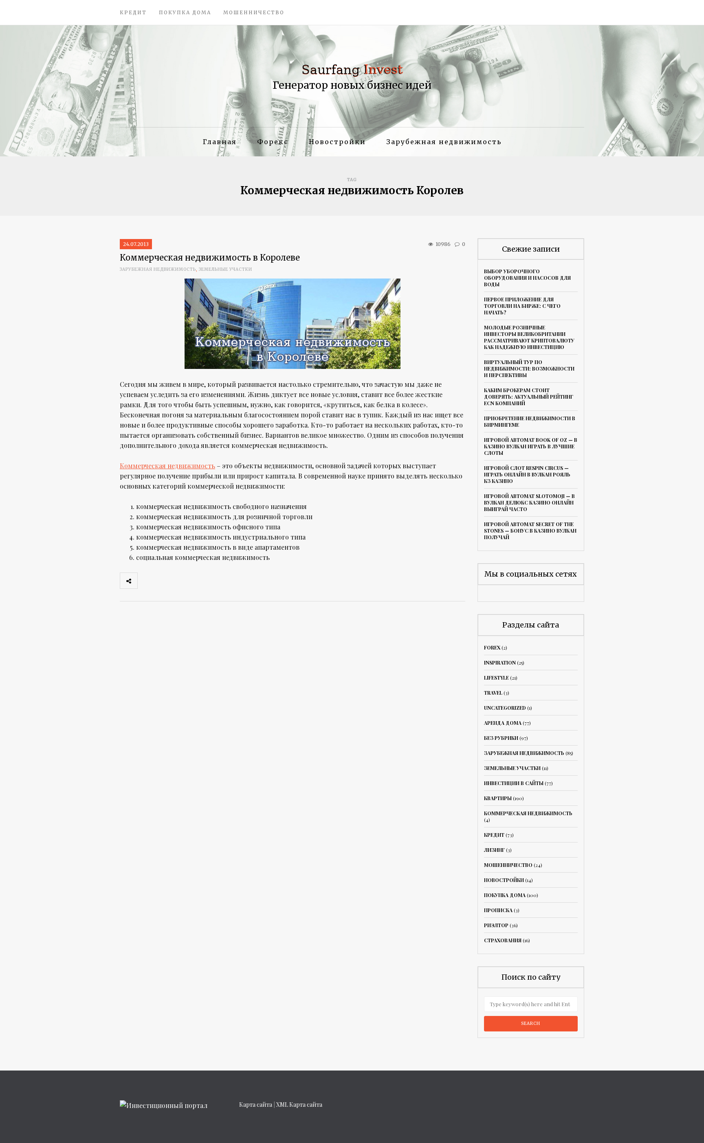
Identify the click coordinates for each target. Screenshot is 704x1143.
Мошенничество (253, 12)
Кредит (133, 12)
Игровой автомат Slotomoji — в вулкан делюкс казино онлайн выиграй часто (529, 502)
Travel (493, 692)
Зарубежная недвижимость (444, 142)
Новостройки (337, 142)
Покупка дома (185, 12)
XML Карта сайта (299, 1104)
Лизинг (494, 850)
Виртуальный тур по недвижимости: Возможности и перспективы (529, 368)
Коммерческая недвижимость (167, 465)
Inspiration (500, 662)
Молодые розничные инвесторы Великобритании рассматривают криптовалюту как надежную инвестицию (529, 337)
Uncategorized (505, 707)
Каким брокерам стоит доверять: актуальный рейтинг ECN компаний (528, 396)
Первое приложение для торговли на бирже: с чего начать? (522, 306)
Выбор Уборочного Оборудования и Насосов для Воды (527, 277)
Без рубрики (501, 738)
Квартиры (498, 798)
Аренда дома (502, 723)
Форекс (272, 142)
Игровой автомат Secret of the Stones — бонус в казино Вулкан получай (530, 530)
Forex (492, 647)
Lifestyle (496, 677)
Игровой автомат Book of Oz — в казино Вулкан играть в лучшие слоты (530, 446)
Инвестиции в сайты (513, 783)
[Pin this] (200, 581)
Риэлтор (496, 925)
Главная (220, 142)
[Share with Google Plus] (182, 581)
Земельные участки (225, 269)
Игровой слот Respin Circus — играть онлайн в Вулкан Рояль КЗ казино (527, 474)
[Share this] (146, 581)
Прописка (498, 910)
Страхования (502, 940)
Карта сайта (255, 1104)
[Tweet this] (164, 581)
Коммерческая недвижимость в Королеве (210, 257)
